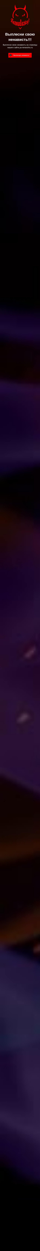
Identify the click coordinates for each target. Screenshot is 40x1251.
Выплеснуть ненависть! (21, 55)
